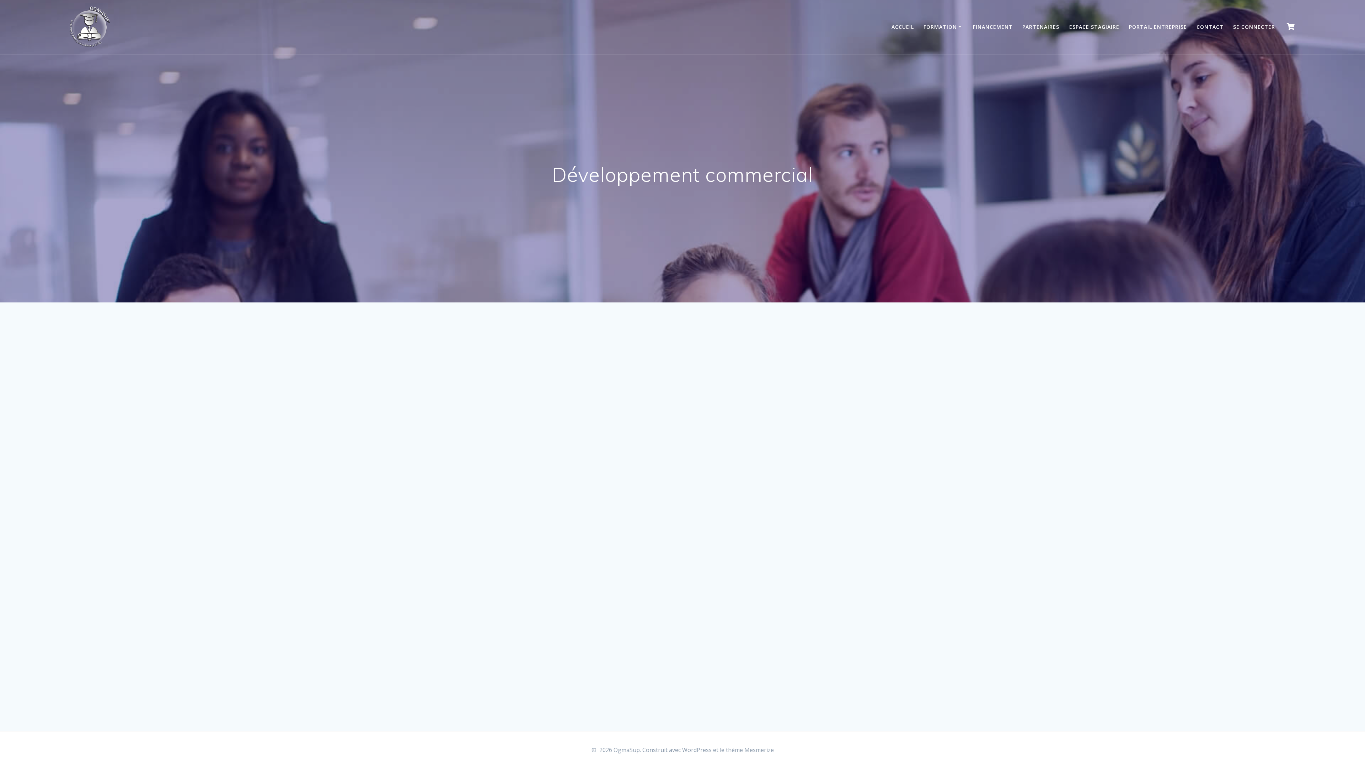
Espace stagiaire (1094, 26)
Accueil (903, 26)
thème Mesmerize (750, 750)
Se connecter (1254, 26)
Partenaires (1040, 26)
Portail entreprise (1158, 26)
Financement (993, 26)
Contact (1210, 26)
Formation (940, 26)
